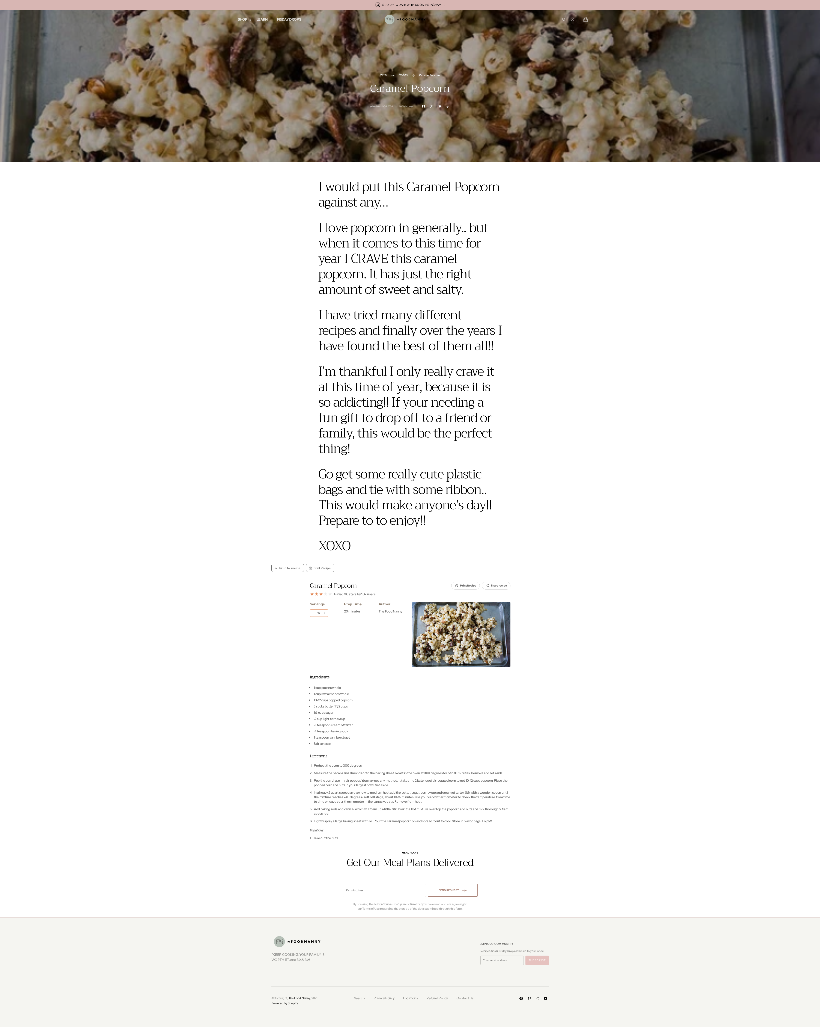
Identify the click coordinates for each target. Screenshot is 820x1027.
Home (383, 74)
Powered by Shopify (284, 1003)
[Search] (563, 19)
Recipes (403, 74)
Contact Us (465, 998)
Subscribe (537, 960)
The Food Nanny (299, 998)
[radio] (312, 594)
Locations (410, 998)
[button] (572, 19)
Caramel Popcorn (333, 585)
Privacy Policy (384, 998)
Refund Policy (437, 998)
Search (359, 998)
